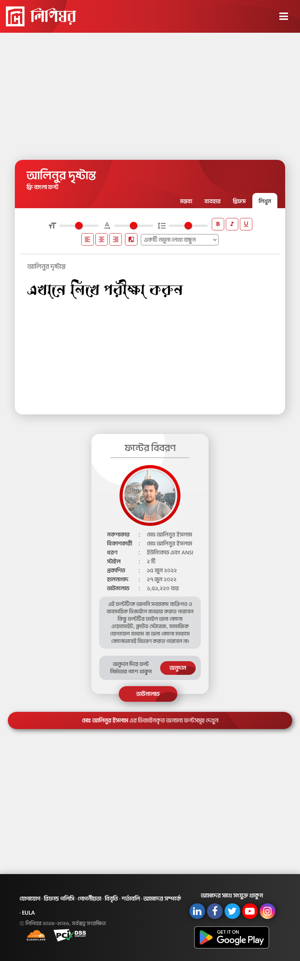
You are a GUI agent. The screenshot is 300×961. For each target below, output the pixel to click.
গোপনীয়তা (89, 899)
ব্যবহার (212, 201)
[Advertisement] (150, 93)
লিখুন (265, 201)
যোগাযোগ (30, 899)
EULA (28, 913)
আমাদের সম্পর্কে (162, 899)
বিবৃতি (111, 899)
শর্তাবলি (130, 899)
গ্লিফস (239, 201)
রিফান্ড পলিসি (59, 899)
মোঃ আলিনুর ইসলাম (150, 720)
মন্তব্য (186, 201)
